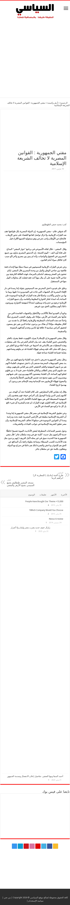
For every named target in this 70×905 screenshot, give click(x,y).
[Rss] (55, 846)
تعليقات (43, 494)
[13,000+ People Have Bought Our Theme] (66, 501)
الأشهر (53, 494)
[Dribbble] (32, 846)
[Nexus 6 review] (66, 519)
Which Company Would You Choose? (46, 510)
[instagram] (14, 846)
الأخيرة (64, 494)
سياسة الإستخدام (35, 901)
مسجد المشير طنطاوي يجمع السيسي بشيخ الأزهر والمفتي (20, 483)
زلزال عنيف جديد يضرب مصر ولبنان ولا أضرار (30, 527)
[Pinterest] (38, 846)
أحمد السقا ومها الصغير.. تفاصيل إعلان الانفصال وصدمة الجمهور (35, 776)
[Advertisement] (35, 57)
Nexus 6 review (56, 519)
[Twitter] (43, 846)
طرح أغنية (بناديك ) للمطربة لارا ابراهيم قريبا (48, 475)
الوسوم (31, 494)
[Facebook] (49, 846)
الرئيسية (64, 103)
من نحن (7, 897)
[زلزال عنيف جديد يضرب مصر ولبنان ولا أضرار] (60, 649)
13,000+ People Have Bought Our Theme (44, 501)
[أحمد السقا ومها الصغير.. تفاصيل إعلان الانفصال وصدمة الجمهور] (66, 776)
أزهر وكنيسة (52, 103)
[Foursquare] (20, 846)
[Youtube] (26, 846)
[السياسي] (35, 11)
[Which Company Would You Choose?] (66, 510)
